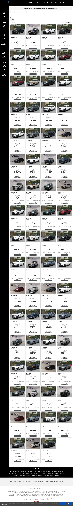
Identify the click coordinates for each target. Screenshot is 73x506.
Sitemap (36, 483)
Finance (52, 2)
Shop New (11, 481)
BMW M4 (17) (44, 473)
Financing (56, 481)
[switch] (12, 19)
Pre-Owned (39, 2)
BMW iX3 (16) (27, 473)
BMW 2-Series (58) (13, 471)
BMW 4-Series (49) (30, 471)
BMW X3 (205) (16, 475)
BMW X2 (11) (61, 473)
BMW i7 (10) (17, 473)
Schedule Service (63, 2)
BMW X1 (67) (56, 473)
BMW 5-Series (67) (38, 471)
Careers (51, 481)
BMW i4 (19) (60, 471)
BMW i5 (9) (11, 473)
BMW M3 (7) (38, 473)
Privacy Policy (61, 481)
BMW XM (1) (52, 475)
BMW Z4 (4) (57, 475)
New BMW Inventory (31, 2)
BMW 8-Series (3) (54, 471)
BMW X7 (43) (46, 475)
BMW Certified (46, 2)
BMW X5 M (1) (28, 475)
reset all (29, 12)
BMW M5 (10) (50, 473)
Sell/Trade (57, 2)
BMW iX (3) (22, 473)
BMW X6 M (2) (40, 475)
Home (9, 4)
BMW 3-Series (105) (22, 471)
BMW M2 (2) (33, 473)
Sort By (62, 22)
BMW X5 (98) (22, 475)
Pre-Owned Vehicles (17, 481)
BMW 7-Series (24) (46, 471)
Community (47, 481)
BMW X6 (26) (34, 475)
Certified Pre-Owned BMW (27, 481)
